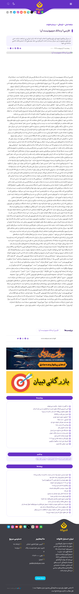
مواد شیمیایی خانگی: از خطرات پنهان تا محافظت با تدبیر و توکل (51, 510)
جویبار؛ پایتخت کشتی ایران (61, 436)
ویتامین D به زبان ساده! (62, 425)
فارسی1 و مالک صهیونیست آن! (55, 31)
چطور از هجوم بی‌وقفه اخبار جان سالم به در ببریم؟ (55, 412)
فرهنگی (60, 24)
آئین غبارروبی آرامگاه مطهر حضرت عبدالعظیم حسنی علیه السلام (50, 409)
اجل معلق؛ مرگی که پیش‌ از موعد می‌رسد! (57, 512)
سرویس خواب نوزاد (41, 459)
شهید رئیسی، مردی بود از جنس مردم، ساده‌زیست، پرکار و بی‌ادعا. (50, 475)
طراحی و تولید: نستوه (12, 588)
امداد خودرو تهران (52, 459)
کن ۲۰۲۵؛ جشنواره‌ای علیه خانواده (59, 483)
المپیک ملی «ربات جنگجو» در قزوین (58, 441)
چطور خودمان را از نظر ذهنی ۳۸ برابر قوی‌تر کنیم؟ (55, 480)
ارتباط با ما (16, 544)
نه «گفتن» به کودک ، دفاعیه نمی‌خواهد (57, 406)
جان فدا (66, 491)
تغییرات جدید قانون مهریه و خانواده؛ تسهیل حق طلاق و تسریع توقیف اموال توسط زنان (45, 504)
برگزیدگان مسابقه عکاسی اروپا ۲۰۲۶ (58, 438)
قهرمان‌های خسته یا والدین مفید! (59, 496)
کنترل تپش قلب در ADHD (61, 414)
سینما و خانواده (51, 24)
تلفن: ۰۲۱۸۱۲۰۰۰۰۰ (37, 555)
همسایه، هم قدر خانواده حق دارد (59, 422)
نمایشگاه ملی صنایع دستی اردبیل (59, 430)
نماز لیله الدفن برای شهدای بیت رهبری (57, 494)
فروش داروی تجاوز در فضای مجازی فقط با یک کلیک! (54, 499)
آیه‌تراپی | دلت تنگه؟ (62, 420)
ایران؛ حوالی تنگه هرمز (62, 444)
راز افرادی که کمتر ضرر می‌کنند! (60, 485)
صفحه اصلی (69, 24)
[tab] (39, 398)
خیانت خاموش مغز (63, 428)
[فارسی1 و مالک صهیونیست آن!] (39, 53)
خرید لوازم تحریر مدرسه (65, 459)
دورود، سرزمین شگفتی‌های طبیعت (58, 488)
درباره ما (17, 548)
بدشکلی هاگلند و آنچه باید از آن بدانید (58, 502)
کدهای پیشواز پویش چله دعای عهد (58, 477)
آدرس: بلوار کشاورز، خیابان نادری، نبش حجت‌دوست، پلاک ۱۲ (35, 548)
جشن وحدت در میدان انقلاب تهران (59, 433)
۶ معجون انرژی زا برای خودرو (60, 417)
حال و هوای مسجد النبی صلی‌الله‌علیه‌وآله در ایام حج (54, 507)
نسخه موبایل (40, 578)
